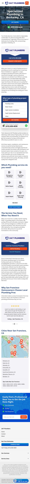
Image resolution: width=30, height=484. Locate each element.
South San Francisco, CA (9, 372)
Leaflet (26, 357)
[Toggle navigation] (2, 3)
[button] (15, 352)
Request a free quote (15, 61)
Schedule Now (15, 444)
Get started (15, 120)
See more (15, 202)
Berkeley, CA (6, 376)
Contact (3, 434)
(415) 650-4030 (16, 27)
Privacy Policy (10, 482)
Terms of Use (4, 482)
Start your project (15, 207)
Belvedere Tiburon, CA (8, 374)
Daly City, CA (6, 363)
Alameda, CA (6, 365)
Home (3, 431)
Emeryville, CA (6, 367)
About (3, 436)
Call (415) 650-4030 (15, 58)
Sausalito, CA (6, 370)
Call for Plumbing (15, 249)
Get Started (15, 22)
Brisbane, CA (6, 361)
